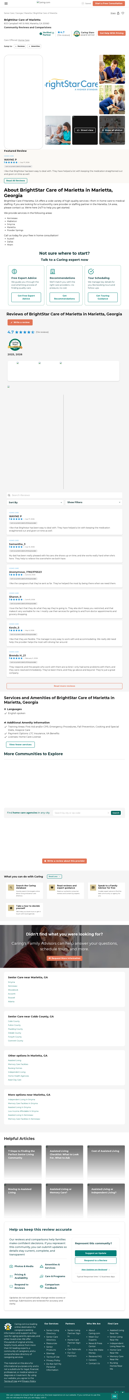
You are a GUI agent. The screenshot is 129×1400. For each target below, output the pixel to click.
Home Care (23, 40)
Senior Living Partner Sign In (74, 1333)
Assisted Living (14, 1060)
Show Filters (74, 502)
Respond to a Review (95, 1260)
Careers (92, 1360)
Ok (114, 1396)
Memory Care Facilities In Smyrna (23, 1103)
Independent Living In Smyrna (21, 1099)
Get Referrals (74, 1349)
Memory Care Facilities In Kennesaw (24, 1119)
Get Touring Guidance (102, 297)
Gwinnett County (15, 1041)
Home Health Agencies (18, 1076)
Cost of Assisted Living (105, 1151)
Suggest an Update (95, 1253)
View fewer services (20, 744)
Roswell (11, 998)
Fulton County (14, 1025)
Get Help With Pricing (112, 33)
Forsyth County (15, 1037)
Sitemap (50, 1353)
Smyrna (11, 982)
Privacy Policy (29, 1381)
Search (115, 813)
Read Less (53, 876)
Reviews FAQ (95, 1356)
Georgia (19, 13)
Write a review (22, 322)
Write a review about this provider (66, 861)
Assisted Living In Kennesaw (20, 1115)
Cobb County (14, 1021)
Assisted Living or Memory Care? (61, 1191)
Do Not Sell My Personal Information (53, 1367)
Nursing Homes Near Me (116, 1366)
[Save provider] (123, 13)
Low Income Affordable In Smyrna (23, 1111)
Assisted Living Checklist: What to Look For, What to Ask (64, 1154)
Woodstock (13, 990)
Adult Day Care (14, 1080)
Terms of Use (10, 1381)
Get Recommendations (64, 297)
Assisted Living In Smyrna (19, 1107)
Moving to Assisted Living (19, 1191)
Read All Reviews (15, 180)
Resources (51, 1343)
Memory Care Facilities (18, 1064)
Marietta (28, 13)
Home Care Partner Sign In (74, 1343)
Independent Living (16, 1072)
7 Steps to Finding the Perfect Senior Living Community (21, 1154)
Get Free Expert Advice (26, 297)
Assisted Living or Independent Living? (103, 1191)
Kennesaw (12, 986)
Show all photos (113, 130)
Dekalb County (14, 1033)
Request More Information (66, 958)
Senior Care (9, 13)
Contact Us (94, 1363)
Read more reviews (64, 686)
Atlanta (11, 1001)
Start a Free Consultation (108, 3)
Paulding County (15, 1029)
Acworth (11, 994)
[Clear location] (108, 813)
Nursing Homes (15, 1068)
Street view (87, 130)
